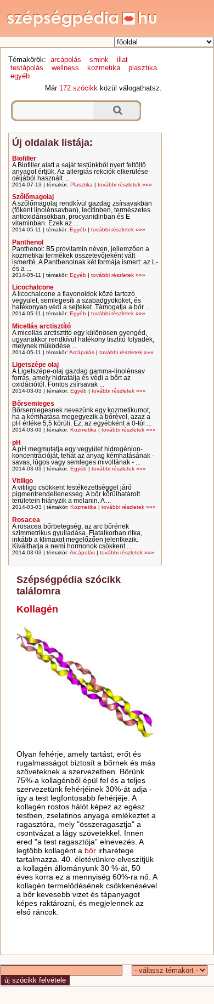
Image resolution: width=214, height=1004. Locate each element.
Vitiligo (22, 481)
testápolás (26, 68)
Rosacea (26, 520)
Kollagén (37, 609)
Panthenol (27, 242)
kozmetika (103, 68)
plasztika (142, 68)
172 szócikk (78, 88)
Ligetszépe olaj (35, 364)
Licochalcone (33, 287)
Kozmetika (83, 430)
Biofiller (24, 158)
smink (99, 59)
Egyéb (78, 229)
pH (16, 442)
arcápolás (65, 59)
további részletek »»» (125, 184)
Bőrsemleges (33, 403)
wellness (65, 68)
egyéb (20, 76)
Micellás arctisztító (41, 326)
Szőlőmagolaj (33, 197)
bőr (90, 850)
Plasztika (81, 184)
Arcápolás (81, 352)
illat (122, 59)
